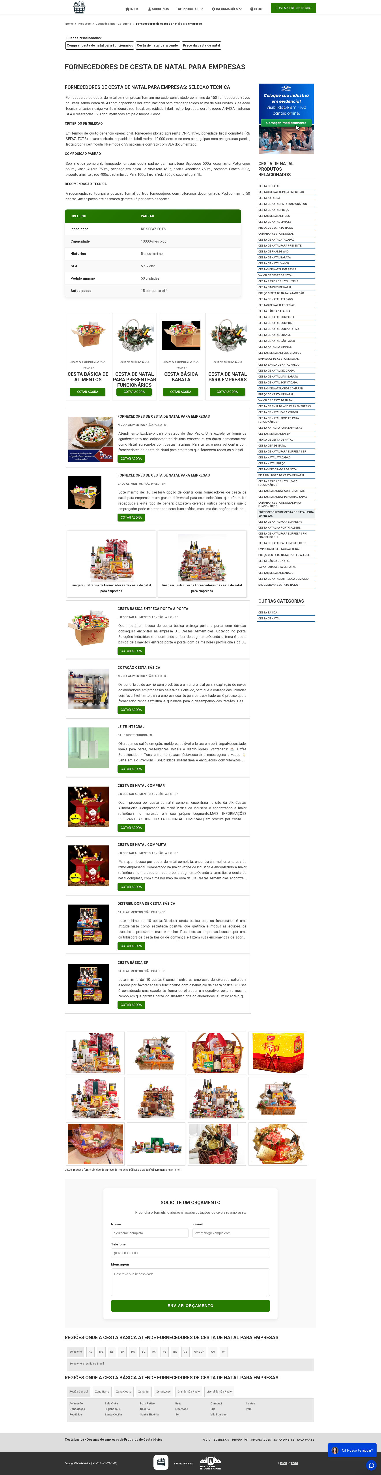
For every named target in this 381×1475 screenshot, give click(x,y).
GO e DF (199, 1351)
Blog (258, 9)
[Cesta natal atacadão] (95, 1053)
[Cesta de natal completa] (88, 883)
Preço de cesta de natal (275, 227)
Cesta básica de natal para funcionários (277, 483)
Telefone (118, 1244)
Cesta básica (267, 612)
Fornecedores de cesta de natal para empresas (286, 514)
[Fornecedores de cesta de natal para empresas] (111, 558)
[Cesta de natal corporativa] (277, 1144)
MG (101, 1351)
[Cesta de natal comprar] (88, 824)
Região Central (78, 1391)
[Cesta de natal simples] (277, 1098)
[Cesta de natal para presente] (217, 1144)
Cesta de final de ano (273, 251)
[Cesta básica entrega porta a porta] (88, 647)
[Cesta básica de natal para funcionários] (95, 1098)
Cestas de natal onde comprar (280, 388)
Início (134, 9)
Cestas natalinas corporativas (281, 490)
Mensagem (120, 1264)
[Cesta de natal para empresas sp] (277, 1053)
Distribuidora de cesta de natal (281, 475)
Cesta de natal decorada (276, 370)
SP (122, 1351)
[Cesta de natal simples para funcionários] (217, 1098)
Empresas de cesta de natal (278, 358)
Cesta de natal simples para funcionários (278, 420)
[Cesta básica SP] (88, 1001)
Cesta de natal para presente (280, 245)
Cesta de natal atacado (275, 299)
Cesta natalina (269, 198)
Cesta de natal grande (274, 335)
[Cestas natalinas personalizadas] (156, 1144)
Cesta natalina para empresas (280, 427)
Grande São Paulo (189, 1391)
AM (213, 1351)
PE (164, 1351)
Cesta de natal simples (274, 221)
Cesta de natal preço (273, 209)
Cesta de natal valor (273, 263)
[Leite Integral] (88, 765)
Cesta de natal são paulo (276, 340)
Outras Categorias (281, 601)
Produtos (191, 9)
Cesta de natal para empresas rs (282, 543)
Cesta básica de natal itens (278, 281)
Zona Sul (143, 1391)
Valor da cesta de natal (275, 400)
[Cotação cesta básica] (88, 706)
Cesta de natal (269, 186)
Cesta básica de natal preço (278, 364)
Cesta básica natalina (274, 311)
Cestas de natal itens (274, 215)
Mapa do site (284, 1439)
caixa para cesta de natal (277, 566)
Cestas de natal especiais (276, 305)
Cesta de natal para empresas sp (282, 451)
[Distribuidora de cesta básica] (88, 942)
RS (154, 1351)
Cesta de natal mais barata (278, 376)
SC (143, 1351)
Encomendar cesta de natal (278, 584)
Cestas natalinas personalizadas (282, 496)
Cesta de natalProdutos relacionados (276, 169)
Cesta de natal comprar (275, 323)
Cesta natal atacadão (274, 457)
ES (112, 1351)
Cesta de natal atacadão (276, 239)
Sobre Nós (160, 9)
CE (185, 1351)
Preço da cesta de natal (201, 45)
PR (133, 1351)
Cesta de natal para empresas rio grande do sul (282, 535)
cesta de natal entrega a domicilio (283, 578)
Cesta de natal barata (274, 257)
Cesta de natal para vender (158, 45)
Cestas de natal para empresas (281, 192)
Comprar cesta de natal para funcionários (100, 45)
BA (175, 1351)
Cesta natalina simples (275, 346)
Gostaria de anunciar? (294, 8)
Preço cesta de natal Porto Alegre (284, 555)
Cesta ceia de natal (272, 445)
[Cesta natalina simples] (156, 1053)
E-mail (197, 1224)
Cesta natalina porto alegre (279, 527)
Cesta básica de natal (274, 561)
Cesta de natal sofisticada (278, 382)
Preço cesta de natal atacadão (281, 293)
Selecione (75, 1351)
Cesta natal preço (271, 463)
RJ (90, 1351)
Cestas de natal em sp (274, 433)
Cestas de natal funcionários (279, 352)
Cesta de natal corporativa (278, 329)
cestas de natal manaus (275, 572)
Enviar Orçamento (191, 1306)
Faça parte (305, 1439)
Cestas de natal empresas (277, 269)
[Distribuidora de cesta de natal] (217, 1053)
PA (223, 1351)
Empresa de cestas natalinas (279, 549)
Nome (116, 1224)
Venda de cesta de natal (275, 439)
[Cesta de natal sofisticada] (95, 1144)
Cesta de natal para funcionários (282, 204)
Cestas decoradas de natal (278, 469)
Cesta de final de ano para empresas (284, 406)
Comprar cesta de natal (275, 233)
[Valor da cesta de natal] (156, 1098)
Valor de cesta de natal (275, 275)
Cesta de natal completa (276, 317)
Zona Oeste (123, 1391)
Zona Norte (102, 1391)
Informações (227, 9)
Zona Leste (163, 1391)
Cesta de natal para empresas (280, 521)
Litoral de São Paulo (219, 1391)
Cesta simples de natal (274, 287)
